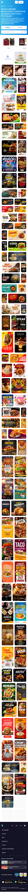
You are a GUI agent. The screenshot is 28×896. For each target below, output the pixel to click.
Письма (20, 27)
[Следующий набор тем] (26, 43)
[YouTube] (24, 825)
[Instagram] (16, 825)
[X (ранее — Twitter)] (20, 825)
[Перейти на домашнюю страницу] (1, 2)
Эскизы (8, 27)
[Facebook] (12, 825)
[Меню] (26, 2)
